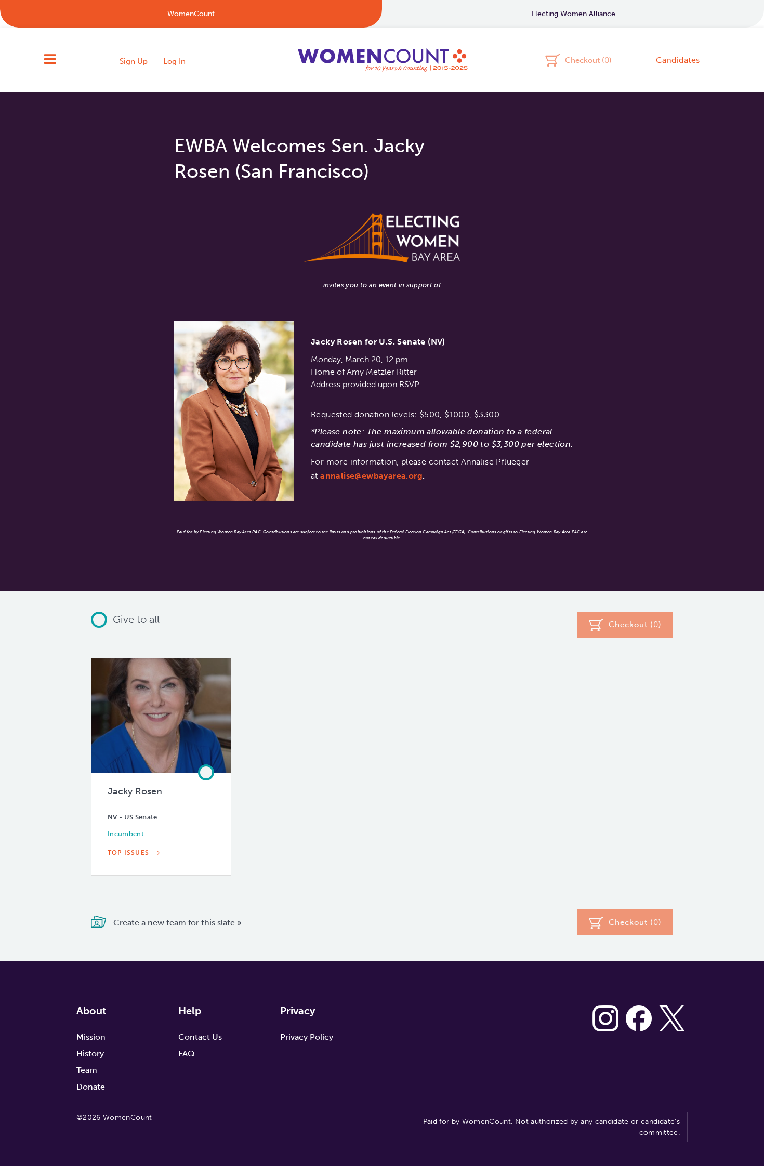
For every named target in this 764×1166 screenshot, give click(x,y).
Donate (90, 1087)
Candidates (678, 60)
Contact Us (200, 1037)
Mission (91, 1037)
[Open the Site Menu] (50, 60)
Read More (130, 876)
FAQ (186, 1053)
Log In (174, 61)
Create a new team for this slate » (176, 922)
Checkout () (588, 59)
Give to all (136, 619)
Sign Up (134, 61)
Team (86, 1070)
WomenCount (382, 60)
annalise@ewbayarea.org (371, 476)
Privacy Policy (306, 1037)
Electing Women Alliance (573, 13)
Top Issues (129, 852)
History (90, 1053)
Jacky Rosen (135, 791)
